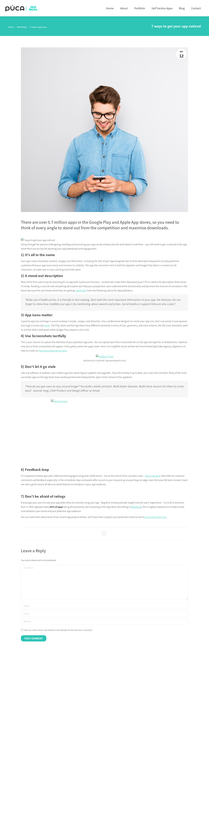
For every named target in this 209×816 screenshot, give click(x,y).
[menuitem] (110, 8)
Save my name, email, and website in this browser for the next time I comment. (58, 630)
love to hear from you (155, 517)
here (46, 325)
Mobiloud (136, 506)
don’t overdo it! (153, 475)
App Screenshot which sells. (53, 350)
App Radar (81, 290)
